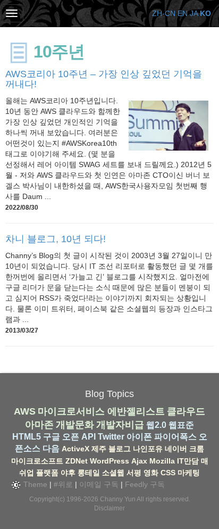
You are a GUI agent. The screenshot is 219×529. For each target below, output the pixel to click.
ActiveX (75, 448)
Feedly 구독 (145, 484)
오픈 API (79, 436)
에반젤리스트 (136, 411)
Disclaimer (109, 508)
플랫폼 (47, 472)
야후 (68, 472)
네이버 (176, 448)
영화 (151, 472)
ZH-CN (163, 13)
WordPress (109, 461)
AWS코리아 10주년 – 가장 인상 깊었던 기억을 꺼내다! (103, 79)
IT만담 (188, 461)
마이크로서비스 (71, 411)
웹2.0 (156, 424)
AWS (25, 411)
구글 (51, 436)
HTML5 (26, 436)
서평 (134, 472)
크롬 (196, 448)
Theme (34, 484)
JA (194, 13)
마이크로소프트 (37, 461)
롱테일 (89, 472)
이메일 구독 (99, 484)
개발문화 (75, 424)
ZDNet (76, 461)
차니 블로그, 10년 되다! (55, 239)
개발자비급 (120, 424)
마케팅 (189, 472)
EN (183, 13)
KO (205, 13)
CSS (168, 472)
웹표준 (181, 424)
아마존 (39, 424)
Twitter (111, 436)
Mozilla (162, 461)
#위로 (63, 484)
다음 (51, 448)
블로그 (119, 448)
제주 (98, 448)
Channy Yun (118, 499)
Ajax (139, 461)
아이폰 (139, 436)
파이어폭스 (175, 436)
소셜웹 (113, 472)
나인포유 (148, 448)
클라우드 (186, 411)
